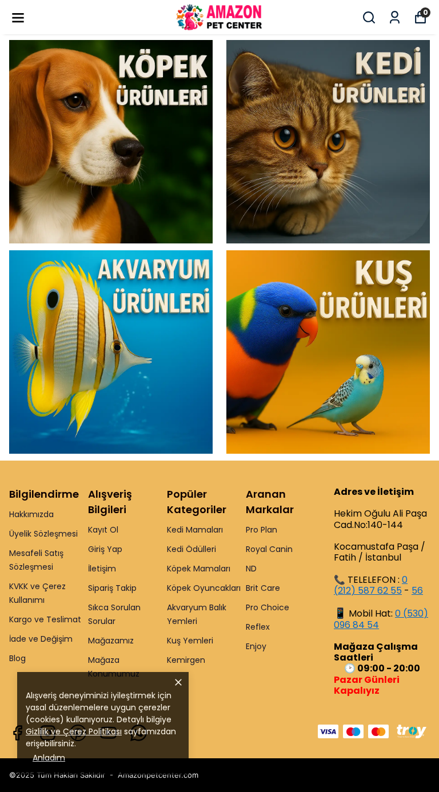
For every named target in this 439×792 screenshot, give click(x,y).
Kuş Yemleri (190, 640)
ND (251, 568)
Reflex (258, 627)
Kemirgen (186, 660)
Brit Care (263, 588)
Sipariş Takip (112, 588)
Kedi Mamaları (195, 529)
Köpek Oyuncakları (204, 588)
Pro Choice (267, 607)
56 (417, 590)
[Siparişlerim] (395, 17)
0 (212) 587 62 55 (371, 585)
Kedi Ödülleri (191, 549)
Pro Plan (261, 529)
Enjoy (256, 646)
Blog (17, 658)
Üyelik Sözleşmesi (43, 533)
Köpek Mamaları (198, 568)
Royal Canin (269, 549)
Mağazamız (111, 640)
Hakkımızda (31, 514)
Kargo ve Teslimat (45, 619)
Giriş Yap (105, 549)
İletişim (102, 568)
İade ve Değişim (41, 639)
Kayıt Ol (103, 529)
